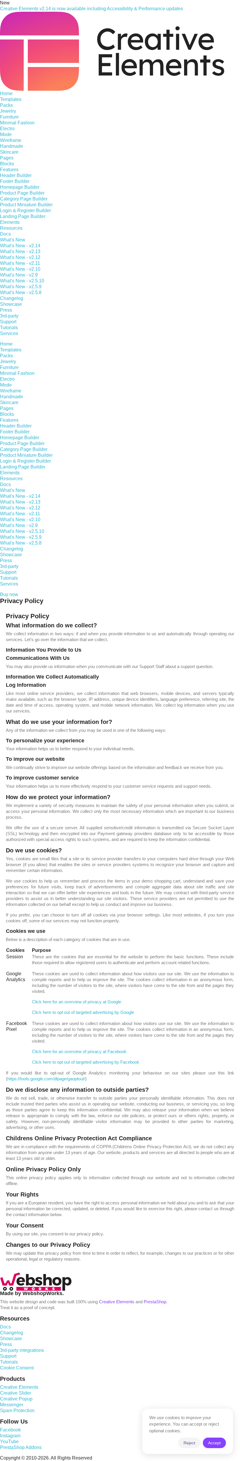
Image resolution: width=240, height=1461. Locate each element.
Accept (214, 1443)
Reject (189, 1443)
